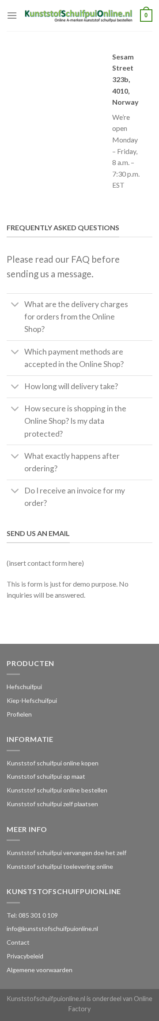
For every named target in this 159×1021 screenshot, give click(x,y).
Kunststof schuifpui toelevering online (60, 866)
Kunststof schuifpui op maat (46, 776)
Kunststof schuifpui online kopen (52, 763)
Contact (18, 942)
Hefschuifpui (24, 686)
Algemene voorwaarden (39, 970)
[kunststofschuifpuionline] (78, 15)
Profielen (19, 714)
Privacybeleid (25, 956)
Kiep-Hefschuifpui (32, 700)
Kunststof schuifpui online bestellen (57, 790)
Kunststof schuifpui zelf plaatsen (52, 804)
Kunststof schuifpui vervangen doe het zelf (66, 852)
